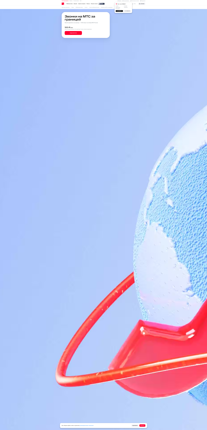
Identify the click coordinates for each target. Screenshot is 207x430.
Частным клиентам (65, 0)
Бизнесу (71, 0)
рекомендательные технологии (86, 425)
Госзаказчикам (76, 0)
